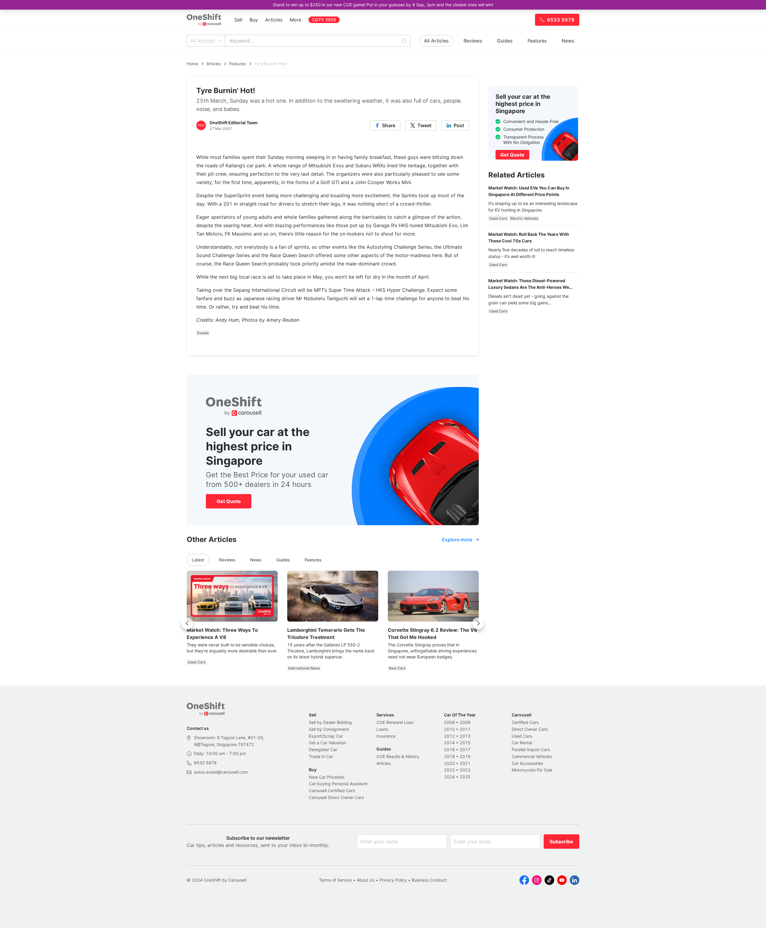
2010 (449, 729)
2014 (449, 742)
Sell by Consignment (329, 729)
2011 (465, 729)
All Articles (202, 41)
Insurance (386, 736)
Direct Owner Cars (530, 729)
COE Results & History (397, 756)
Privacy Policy (393, 880)
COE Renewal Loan (395, 722)
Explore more (457, 540)
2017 (465, 749)
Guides (505, 41)
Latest (198, 559)
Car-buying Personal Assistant (338, 783)
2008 (449, 722)
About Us (366, 880)
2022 (449, 769)
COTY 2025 (324, 19)
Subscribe (561, 842)
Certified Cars (525, 722)
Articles (273, 20)
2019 (465, 756)
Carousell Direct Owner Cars (336, 797)
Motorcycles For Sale (532, 769)
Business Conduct (429, 880)
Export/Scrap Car (326, 736)
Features (537, 41)
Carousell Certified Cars (332, 790)
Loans (382, 729)
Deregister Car (323, 749)
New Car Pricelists (326, 777)
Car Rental (522, 742)
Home (192, 63)
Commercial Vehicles (532, 756)
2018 (449, 756)
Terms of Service (335, 880)
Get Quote (229, 501)
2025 (465, 776)
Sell (238, 20)
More (295, 20)
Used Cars (522, 736)
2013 (465, 736)
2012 (449, 736)
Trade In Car (321, 756)
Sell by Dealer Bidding (330, 722)
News (568, 41)
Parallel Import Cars (531, 749)
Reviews (472, 41)
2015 (465, 742)
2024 (449, 776)
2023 (465, 769)
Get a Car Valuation (327, 742)
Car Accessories (527, 763)
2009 (465, 722)
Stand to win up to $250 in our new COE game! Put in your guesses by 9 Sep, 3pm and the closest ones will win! (383, 4)
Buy (254, 20)
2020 (449, 763)
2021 (465, 763)
